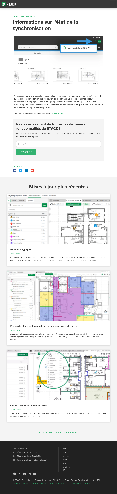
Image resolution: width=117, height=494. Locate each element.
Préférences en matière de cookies (58, 483)
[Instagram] (29, 474)
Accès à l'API (66, 468)
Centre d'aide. (57, 113)
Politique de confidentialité (21, 483)
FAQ (65, 449)
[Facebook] (15, 474)
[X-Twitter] (20, 474)
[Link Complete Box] (58, 230)
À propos (66, 453)
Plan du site (87, 483)
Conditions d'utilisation (39, 483)
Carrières (66, 463)
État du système (77, 483)
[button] (113, 4)
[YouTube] (34, 474)
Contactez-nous (67, 458)
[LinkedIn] (24, 474)
